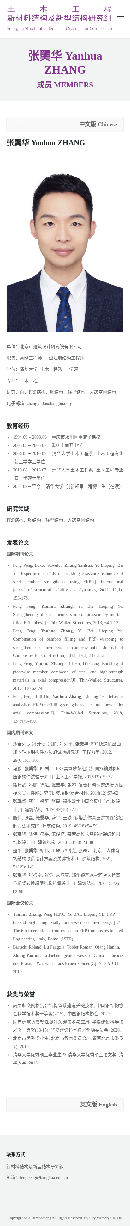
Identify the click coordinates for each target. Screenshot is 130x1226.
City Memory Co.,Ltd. (106, 1218)
